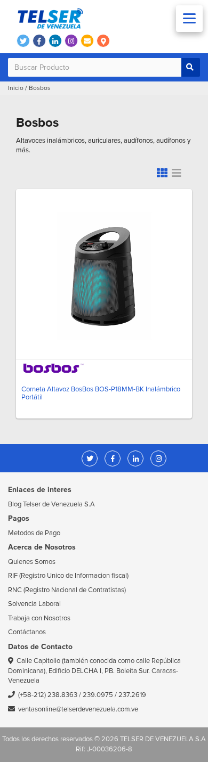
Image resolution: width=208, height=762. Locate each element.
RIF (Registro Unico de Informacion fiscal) (68, 575)
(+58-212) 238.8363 (47, 695)
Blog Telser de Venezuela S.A (51, 504)
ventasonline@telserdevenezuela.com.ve (78, 709)
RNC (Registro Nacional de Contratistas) (67, 590)
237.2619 (132, 695)
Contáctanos (27, 632)
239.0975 (98, 695)
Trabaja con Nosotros (39, 618)
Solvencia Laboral (34, 604)
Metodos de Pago (34, 533)
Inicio (15, 88)
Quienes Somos (31, 562)
